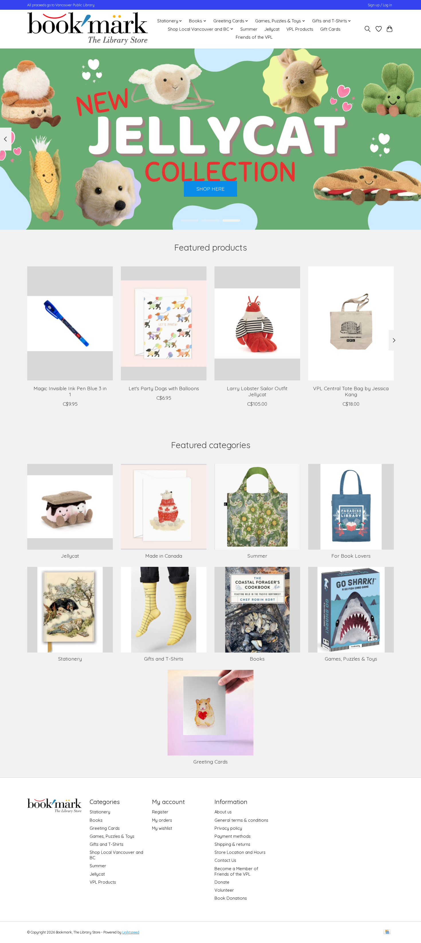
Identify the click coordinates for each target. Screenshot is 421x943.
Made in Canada (163, 555)
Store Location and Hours (240, 852)
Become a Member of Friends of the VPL (236, 871)
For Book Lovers (351, 555)
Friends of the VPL (254, 37)
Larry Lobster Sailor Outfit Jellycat (257, 391)
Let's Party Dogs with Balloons (164, 388)
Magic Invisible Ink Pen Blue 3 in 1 (70, 391)
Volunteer (224, 890)
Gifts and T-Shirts (163, 658)
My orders (162, 820)
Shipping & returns (232, 844)
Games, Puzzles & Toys (351, 658)
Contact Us (225, 860)
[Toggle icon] (367, 29)
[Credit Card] (387, 932)
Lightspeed (130, 932)
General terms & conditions (241, 820)
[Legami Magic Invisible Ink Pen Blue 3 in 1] (70, 323)
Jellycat (272, 29)
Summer (248, 29)
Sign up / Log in (380, 5)
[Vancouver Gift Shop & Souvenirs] (87, 29)
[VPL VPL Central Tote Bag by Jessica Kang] (351, 323)
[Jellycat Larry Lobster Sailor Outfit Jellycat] (257, 323)
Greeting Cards (210, 761)
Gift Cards (330, 29)
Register (160, 812)
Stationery (70, 658)
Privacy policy (228, 828)
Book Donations (231, 898)
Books (257, 658)
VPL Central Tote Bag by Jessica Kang (351, 391)
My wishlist (162, 828)
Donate (222, 882)
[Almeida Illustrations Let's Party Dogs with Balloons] (163, 323)
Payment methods (233, 836)
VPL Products (299, 29)
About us (223, 812)
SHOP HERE (210, 188)
